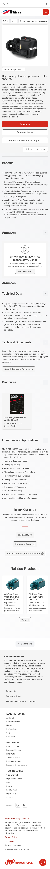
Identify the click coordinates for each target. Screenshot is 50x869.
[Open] (46, 12)
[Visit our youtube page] (24, 805)
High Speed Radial (14, 778)
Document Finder (13, 750)
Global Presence (13, 721)
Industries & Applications (16, 765)
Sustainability (11, 729)
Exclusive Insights (13, 761)
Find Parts (10, 754)
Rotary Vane (11, 790)
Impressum (9, 841)
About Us (10, 718)
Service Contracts (14, 757)
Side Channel (12, 775)
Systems (9, 797)
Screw (9, 786)
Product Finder (12, 746)
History (9, 725)
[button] (25, 163)
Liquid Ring (11, 793)
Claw (8, 782)
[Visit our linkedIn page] (17, 805)
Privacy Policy (11, 837)
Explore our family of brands (17, 818)
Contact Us (11, 736)
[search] (46, 4)
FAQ (8, 733)
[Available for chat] (42, 862)
